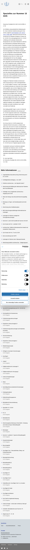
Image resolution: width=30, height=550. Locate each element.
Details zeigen (22, 289)
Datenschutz (3, 544)
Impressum (10, 544)
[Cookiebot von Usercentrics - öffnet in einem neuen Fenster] (22, 247)
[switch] (26, 275)
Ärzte (2, 525)
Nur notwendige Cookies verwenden (15, 302)
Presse (19, 525)
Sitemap (15, 544)
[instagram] (4, 548)
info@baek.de (5, 538)
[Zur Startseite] (6, 4)
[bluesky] (2, 548)
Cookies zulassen (15, 294)
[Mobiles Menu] (2, 4)
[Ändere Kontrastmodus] (25, 4)
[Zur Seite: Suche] (28, 4)
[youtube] (7, 548)
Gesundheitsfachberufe (10, 525)
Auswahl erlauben (15, 298)
